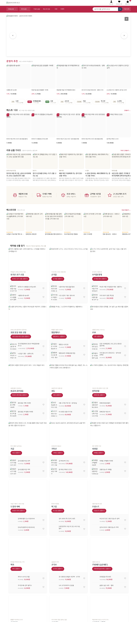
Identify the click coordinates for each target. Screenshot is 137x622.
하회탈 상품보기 (98, 453)
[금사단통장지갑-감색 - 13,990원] (13, 462)
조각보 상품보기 (58, 568)
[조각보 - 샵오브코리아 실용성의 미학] (68, 548)
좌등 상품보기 (57, 395)
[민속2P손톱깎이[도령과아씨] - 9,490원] (13, 529)
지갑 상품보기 (16, 453)
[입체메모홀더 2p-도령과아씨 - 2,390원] (13, 520)
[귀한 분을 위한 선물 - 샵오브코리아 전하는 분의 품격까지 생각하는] (28, 316)
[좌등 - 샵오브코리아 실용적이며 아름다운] (68, 375)
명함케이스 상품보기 (59, 336)
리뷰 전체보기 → (126, 210)
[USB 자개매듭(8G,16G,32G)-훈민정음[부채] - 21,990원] (95, 346)
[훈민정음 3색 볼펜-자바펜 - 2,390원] (13, 413)
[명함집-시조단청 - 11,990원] (54, 346)
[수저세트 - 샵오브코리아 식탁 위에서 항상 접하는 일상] (68, 606)
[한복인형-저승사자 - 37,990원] (95, 413)
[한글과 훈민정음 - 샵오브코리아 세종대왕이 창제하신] (28, 375)
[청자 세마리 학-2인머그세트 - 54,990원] (54, 520)
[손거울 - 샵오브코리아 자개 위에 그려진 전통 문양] (68, 258)
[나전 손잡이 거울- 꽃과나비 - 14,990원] (54, 297)
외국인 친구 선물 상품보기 (20, 279)
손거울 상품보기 (58, 279)
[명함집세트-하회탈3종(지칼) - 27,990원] (54, 355)
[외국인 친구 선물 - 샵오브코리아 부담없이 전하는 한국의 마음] (28, 258)
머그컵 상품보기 (58, 510)
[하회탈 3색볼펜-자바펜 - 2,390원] (95, 462)
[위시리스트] (43, 288)
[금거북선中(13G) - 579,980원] (54, 462)
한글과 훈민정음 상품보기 (19, 395)
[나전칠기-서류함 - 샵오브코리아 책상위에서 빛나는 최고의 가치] (109, 606)
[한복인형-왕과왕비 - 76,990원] (95, 404)
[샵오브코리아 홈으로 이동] (13, 3)
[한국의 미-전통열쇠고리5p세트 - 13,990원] (13, 288)
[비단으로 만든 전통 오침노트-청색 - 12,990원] (95, 520)
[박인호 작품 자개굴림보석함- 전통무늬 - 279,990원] (95, 288)
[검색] (120, 9)
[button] (119, 3)
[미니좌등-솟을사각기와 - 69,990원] (54, 413)
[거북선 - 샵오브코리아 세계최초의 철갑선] (68, 432)
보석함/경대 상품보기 (100, 279)
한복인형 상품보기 (99, 395)
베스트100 (46, 9)
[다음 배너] (124, 35)
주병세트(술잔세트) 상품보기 (102, 568)
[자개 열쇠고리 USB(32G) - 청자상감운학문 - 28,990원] (95, 355)
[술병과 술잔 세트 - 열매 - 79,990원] (95, 587)
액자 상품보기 (16, 568)
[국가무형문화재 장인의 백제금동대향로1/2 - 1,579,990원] (13, 346)
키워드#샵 (37, 9)
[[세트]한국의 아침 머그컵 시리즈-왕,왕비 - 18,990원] (54, 529)
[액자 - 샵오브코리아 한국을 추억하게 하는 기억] (28, 548)
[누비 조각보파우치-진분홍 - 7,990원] (54, 587)
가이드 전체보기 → (125, 150)
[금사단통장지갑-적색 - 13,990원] (13, 471)
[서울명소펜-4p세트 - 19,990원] (13, 297)
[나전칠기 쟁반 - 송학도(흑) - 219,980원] (13, 355)
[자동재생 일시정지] (126, 19)
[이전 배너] (13, 35)
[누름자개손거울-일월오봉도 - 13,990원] (54, 288)
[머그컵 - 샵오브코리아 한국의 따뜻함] (68, 490)
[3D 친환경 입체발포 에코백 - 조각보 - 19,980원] (54, 578)
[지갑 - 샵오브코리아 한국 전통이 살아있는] (28, 432)
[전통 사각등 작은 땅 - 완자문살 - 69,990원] (54, 404)
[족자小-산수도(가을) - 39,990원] (13, 578)
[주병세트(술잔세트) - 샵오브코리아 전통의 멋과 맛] (109, 548)
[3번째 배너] (71, 52)
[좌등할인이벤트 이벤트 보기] (68, 35)
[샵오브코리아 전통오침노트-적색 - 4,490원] (95, 529)
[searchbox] (105, 9)
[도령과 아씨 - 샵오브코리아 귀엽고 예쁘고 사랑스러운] (28, 490)
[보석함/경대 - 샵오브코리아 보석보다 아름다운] (109, 258)
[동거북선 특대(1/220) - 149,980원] (54, 471)
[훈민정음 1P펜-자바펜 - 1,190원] (13, 404)
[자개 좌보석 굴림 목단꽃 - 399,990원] (95, 297)
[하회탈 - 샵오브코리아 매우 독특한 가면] (109, 432)
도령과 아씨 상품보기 (18, 510)
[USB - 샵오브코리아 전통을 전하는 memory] (109, 316)
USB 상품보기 (98, 336)
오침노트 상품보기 (99, 510)
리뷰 (56, 9)
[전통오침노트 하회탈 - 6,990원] (95, 471)
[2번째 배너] (68, 52)
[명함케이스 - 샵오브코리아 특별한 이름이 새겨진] (68, 316)
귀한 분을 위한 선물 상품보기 (20, 336)
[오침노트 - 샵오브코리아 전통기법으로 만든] (109, 490)
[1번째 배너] (66, 52)
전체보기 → (127, 110)
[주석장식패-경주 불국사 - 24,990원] (13, 587)
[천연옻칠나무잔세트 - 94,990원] (95, 578)
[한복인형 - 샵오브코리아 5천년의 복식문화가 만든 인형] (109, 375)
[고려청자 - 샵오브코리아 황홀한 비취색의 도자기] (28, 606)
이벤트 (62, 9)
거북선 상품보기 (58, 453)
